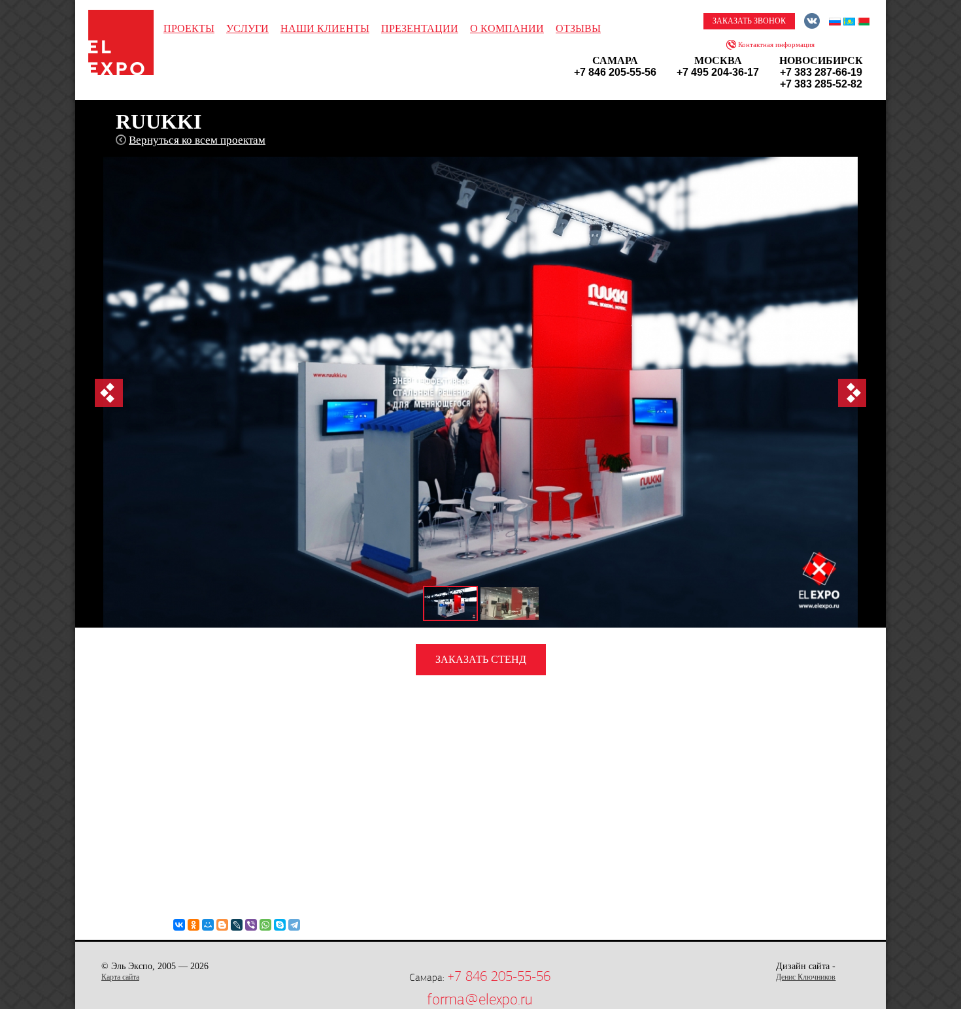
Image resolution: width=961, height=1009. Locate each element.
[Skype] (280, 925)
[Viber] (251, 925)
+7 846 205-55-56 (498, 976)
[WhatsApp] (265, 925)
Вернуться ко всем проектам (197, 140)
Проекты (188, 28)
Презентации (419, 28)
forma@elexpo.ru (479, 999)
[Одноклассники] (193, 925)
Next (852, 393)
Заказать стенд (480, 659)
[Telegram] (294, 925)
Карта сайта (120, 977)
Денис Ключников (805, 977)
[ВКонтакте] (179, 925)
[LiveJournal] (237, 925)
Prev (109, 393)
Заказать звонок (749, 20)
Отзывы (578, 28)
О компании (507, 28)
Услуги (247, 28)
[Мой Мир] (208, 925)
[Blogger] (222, 925)
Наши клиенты (324, 28)
